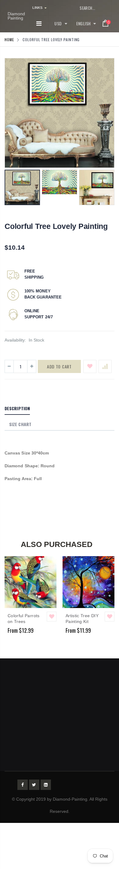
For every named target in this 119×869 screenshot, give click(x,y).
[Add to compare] (105, 366)
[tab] (17, 409)
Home (9, 39)
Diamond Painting (16, 16)
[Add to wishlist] (89, 366)
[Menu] (38, 23)
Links (37, 7)
